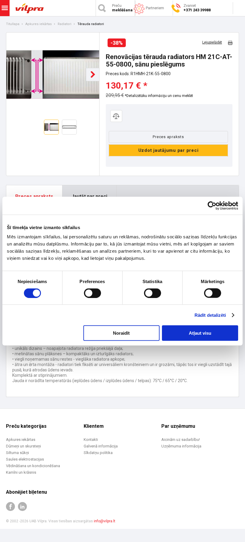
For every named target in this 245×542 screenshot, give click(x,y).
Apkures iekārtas (38, 24)
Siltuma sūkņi (17, 452)
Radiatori (64, 24)
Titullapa (12, 24)
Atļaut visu (200, 333)
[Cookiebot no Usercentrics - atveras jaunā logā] (212, 205)
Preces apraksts (168, 137)
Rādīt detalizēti (210, 314)
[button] (92, 74)
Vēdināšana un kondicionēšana (33, 466)
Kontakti (91, 439)
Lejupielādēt (212, 42)
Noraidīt (121, 333)
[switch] (92, 293)
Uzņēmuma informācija (181, 446)
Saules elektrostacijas (25, 459)
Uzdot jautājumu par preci (168, 150)
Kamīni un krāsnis (21, 472)
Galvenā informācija (101, 446)
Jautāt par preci (89, 196)
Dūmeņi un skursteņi (23, 446)
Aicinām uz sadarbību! (180, 439)
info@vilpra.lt (104, 521)
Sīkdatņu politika (98, 452)
